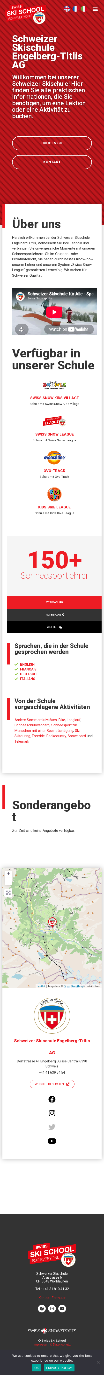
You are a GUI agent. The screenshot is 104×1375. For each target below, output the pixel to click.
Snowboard (77, 736)
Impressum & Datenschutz (52, 1344)
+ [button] (8, 874)
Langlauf (74, 720)
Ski (77, 730)
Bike (62, 720)
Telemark (22, 741)
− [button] (8, 881)
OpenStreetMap (74, 986)
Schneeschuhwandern (32, 725)
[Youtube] (62, 1308)
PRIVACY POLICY (59, 1368)
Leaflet (41, 986)
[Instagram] (52, 1308)
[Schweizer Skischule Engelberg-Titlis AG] (52, 922)
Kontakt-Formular (52, 1298)
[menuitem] (67, 9)
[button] (95, 9)
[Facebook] (42, 1308)
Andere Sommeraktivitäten (36, 720)
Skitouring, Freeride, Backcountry (40, 736)
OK (36, 1368)
